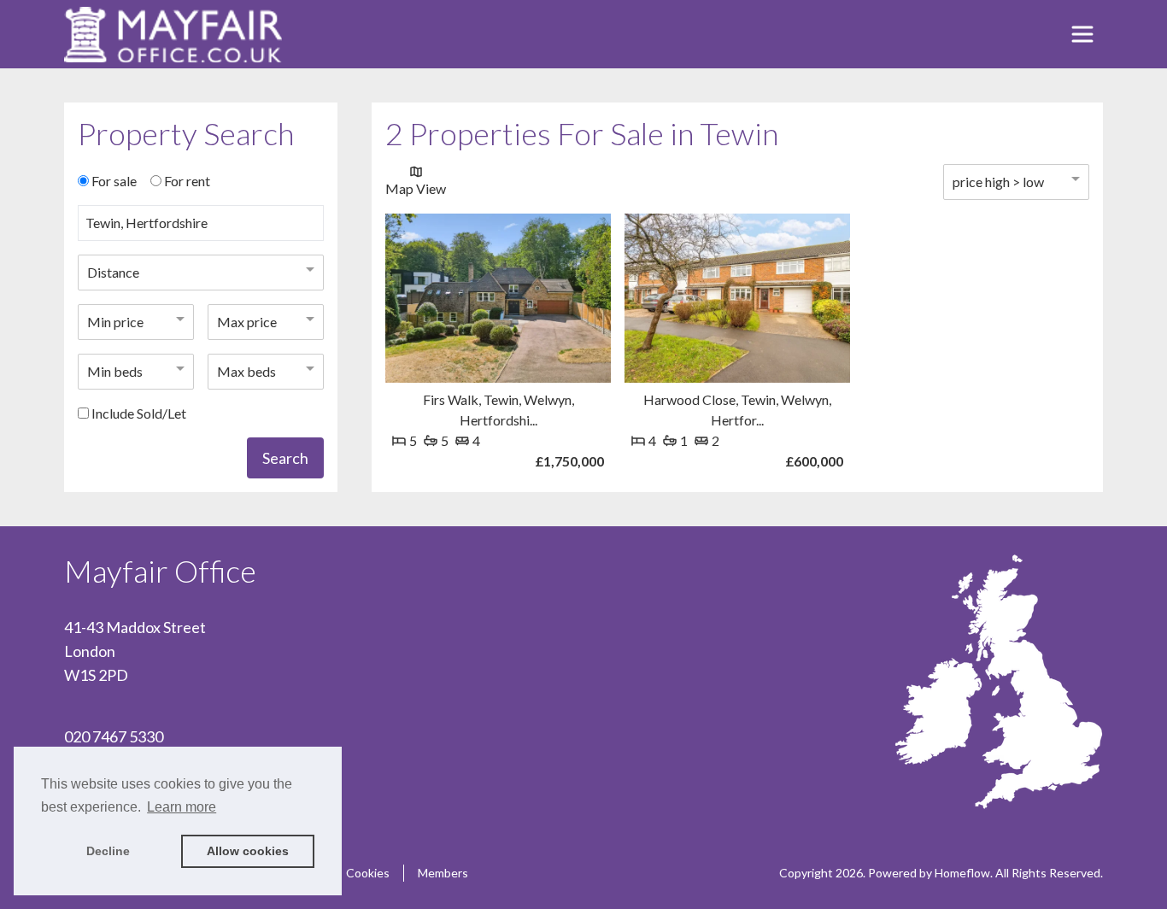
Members (443, 872)
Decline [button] (108, 851)
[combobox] (201, 230)
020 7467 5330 (113, 736)
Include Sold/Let (138, 413)
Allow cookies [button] (248, 851)
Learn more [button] (181, 807)
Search (285, 458)
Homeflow (962, 872)
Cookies (368, 872)
